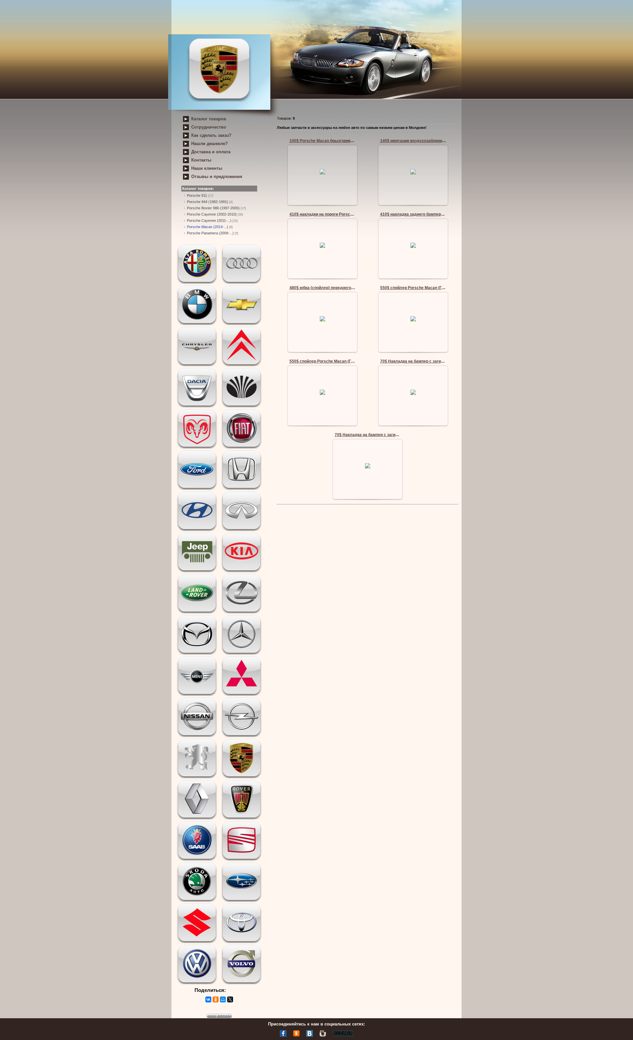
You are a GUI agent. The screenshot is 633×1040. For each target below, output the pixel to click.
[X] (230, 999)
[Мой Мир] (223, 999)
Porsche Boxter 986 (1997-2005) (213, 208)
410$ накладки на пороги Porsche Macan (328, 214)
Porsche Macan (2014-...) (207, 227)
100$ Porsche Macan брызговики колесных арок (336, 140)
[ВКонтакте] (208, 999)
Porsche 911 (197, 195)
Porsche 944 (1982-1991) (207, 202)
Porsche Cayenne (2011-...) (209, 221)
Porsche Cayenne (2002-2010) (212, 214)
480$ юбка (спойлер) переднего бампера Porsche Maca (343, 287)
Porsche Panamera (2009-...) (210, 233)
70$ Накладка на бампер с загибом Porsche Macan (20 (433, 361)
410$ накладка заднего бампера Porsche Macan (426, 214)
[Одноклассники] (216, 999)
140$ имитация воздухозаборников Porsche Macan (429, 140)
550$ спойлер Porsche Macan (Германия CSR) (424, 287)
